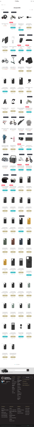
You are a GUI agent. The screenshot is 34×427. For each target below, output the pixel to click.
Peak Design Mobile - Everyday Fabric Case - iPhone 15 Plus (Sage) (5, 249)
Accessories (14, 383)
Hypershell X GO (13, 108)
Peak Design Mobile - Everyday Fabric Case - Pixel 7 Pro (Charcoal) (5, 228)
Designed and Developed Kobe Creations (27, 425)
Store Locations (18, 391)
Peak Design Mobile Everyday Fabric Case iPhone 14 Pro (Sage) (13, 313)
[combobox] (31, 1)
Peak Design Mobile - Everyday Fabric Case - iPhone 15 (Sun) (5, 269)
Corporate (2, 408)
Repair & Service (3, 412)
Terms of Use (27, 414)
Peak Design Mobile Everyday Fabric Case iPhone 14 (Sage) (29, 292)
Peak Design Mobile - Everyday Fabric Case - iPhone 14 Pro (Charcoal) (21, 313)
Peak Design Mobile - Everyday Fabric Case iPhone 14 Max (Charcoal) (5, 333)
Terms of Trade (27, 408)
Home (2, 4)
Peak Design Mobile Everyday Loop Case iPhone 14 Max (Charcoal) (5, 88)
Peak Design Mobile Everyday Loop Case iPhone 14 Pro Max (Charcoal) (13, 292)
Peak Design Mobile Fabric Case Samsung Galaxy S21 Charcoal (13, 354)
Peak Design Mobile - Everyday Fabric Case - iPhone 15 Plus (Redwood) (13, 249)
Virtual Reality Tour (19, 395)
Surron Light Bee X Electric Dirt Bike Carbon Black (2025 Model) (13, 24)
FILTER (3, 9)
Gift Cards (13, 392)
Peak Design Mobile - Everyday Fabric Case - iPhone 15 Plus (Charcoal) (29, 249)
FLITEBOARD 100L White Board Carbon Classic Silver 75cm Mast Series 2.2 (21, 167)
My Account (27, 377)
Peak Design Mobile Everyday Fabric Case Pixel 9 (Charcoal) (21, 187)
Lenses (13, 380)
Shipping (10, 419)
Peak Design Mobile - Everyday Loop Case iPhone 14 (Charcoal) (21, 292)
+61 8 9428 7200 (26, 379)
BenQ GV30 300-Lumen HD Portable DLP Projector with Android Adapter (29, 129)
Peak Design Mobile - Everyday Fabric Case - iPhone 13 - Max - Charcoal (29, 333)
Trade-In (10, 408)
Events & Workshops (19, 384)
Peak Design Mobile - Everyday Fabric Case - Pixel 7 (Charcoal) (13, 228)
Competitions (19, 411)
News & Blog (19, 389)
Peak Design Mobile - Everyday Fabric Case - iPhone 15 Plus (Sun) (29, 228)
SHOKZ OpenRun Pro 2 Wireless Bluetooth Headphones (21, 24)
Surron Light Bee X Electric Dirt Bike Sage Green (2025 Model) (29, 109)
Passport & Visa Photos (12, 417)
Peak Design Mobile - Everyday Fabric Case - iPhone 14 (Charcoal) (13, 88)
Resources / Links (11, 420)
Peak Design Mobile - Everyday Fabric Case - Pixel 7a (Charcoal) (29, 208)
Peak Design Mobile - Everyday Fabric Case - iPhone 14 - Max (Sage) (29, 313)
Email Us (25, 381)
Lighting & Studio (13, 385)
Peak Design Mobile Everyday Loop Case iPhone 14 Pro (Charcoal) (5, 292)
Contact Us (19, 387)
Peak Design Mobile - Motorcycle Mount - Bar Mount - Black (29, 24)
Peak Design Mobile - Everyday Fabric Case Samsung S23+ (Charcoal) (5, 208)
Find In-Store (26, 383)
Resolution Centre (18, 399)
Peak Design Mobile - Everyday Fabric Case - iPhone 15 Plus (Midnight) (21, 249)
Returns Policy (27, 411)
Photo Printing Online (4, 415)
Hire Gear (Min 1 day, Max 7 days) (19, 381)
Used (13, 391)
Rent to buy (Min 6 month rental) (13, 412)
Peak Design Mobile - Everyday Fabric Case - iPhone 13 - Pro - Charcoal (5, 354)
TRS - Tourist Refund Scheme (12, 416)
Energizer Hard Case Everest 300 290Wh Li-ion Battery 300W (13, 167)
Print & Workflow (13, 388)
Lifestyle (13, 389)
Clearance (18, 408)
